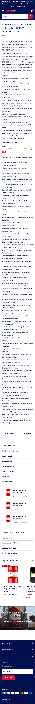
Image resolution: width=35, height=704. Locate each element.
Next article (27, 433)
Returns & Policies (8, 471)
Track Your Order (7, 456)
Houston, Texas (7, 538)
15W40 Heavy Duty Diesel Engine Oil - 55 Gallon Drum (12, 589)
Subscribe (8, 677)
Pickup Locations (8, 466)
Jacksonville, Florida (9, 548)
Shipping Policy (7, 461)
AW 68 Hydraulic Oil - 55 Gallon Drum (21, 518)
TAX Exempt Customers (10, 451)
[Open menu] (3, 11)
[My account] (27, 11)
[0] (31, 11)
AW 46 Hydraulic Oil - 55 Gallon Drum (21, 504)
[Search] (30, 16)
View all (30, 561)
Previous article (9, 433)
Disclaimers (6, 476)
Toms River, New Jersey (10, 553)
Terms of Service (7, 481)
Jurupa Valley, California (10, 543)
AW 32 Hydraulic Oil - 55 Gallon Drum (21, 491)
